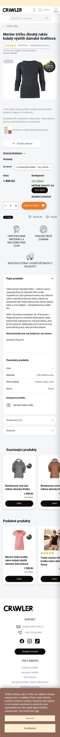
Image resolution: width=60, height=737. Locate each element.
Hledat (47, 18)
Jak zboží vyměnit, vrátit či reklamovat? (30, 682)
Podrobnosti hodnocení (39, 45)
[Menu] (56, 10)
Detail (19, 503)
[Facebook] (21, 640)
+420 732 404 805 (33, 632)
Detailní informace (12, 153)
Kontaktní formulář (30, 651)
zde (37, 711)
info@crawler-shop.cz (33, 626)
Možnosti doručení (41, 197)
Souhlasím (30, 728)
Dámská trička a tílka (23, 405)
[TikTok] (37, 640)
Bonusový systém (30, 672)
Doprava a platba (30, 667)
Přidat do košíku (31, 205)
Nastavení (30, 718)
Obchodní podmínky (30, 687)
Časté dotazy (30, 677)
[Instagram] (29, 640)
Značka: (10, 53)
